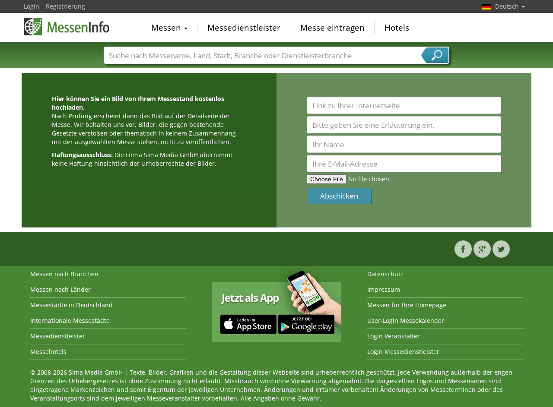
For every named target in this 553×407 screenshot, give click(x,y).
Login (31, 6)
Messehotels (48, 351)
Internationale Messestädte (70, 320)
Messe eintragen (332, 27)
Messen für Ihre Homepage (406, 305)
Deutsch (508, 6)
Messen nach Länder (60, 289)
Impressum (383, 289)
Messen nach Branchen (64, 274)
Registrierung (65, 6)
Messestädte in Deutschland (71, 305)
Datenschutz (385, 274)
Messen (167, 27)
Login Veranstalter (393, 336)
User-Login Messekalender (405, 320)
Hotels (397, 27)
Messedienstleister (243, 27)
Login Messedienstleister (403, 351)
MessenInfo (67, 26)
